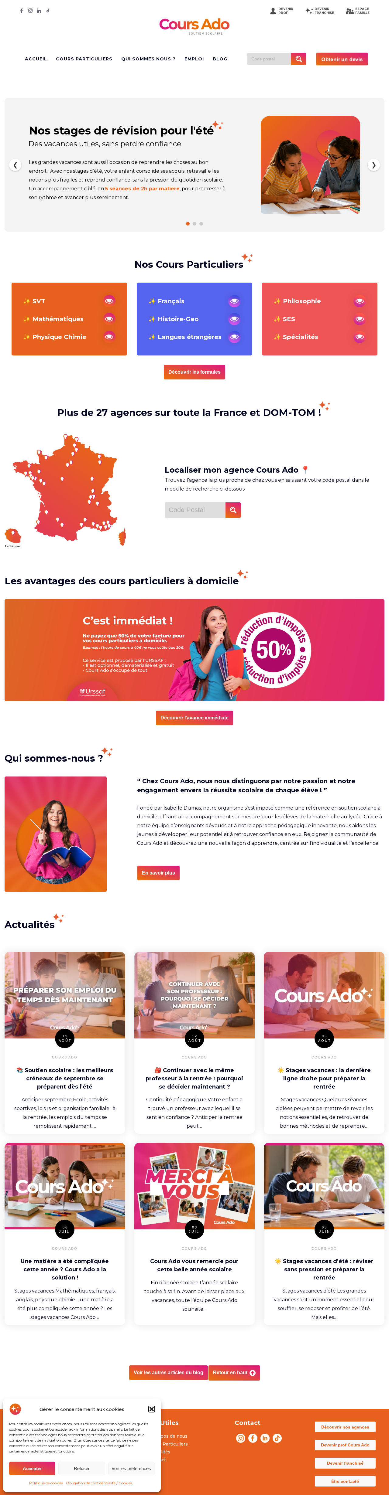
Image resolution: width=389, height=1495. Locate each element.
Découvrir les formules (194, 372)
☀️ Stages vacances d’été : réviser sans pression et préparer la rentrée (324, 1269)
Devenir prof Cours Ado (345, 1444)
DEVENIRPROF (285, 11)
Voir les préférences (131, 1468)
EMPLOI (194, 59)
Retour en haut (231, 1372)
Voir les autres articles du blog (168, 1372)
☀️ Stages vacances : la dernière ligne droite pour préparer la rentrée (324, 1078)
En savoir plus (158, 872)
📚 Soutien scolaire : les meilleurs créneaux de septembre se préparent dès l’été (64, 1078)
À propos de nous (168, 1436)
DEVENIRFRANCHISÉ (324, 11)
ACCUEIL (36, 59)
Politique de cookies (46, 1483)
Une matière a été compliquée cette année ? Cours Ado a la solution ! (65, 1269)
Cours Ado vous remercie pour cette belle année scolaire (194, 1265)
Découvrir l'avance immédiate (194, 717)
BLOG (220, 59)
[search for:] (271, 59)
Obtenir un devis (342, 59)
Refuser (82, 1468)
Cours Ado (64, 1057)
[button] (152, 1409)
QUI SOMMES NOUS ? (148, 59)
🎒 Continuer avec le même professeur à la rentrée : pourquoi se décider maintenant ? (194, 1078)
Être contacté (345, 1481)
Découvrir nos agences (345, 1427)
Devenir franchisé (345, 1463)
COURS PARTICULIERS (84, 59)
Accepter (32, 1468)
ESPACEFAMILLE (362, 11)
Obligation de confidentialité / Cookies (99, 1483)
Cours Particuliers (168, 1444)
